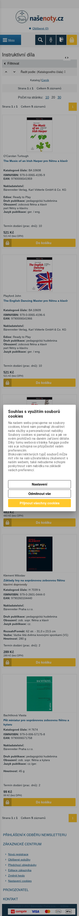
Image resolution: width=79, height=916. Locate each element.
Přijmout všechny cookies (40, 503)
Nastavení (39, 484)
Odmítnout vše (39, 493)
